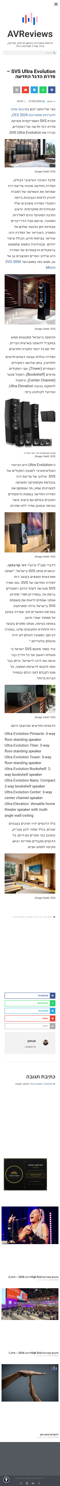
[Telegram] (27, 1483)
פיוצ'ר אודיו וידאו (40, 917)
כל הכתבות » (30, 1047)
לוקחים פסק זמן (49, 1434)
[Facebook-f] (39, 1483)
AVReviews (30, 34)
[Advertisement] (30, 959)
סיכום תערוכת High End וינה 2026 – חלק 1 (33, 1352)
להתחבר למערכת (43, 1083)
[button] (55, 4)
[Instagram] (21, 1483)
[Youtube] (33, 1483)
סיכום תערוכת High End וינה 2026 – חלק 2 (33, 1276)
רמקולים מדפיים (19, 917)
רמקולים (29, 917)
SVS (50, 917)
